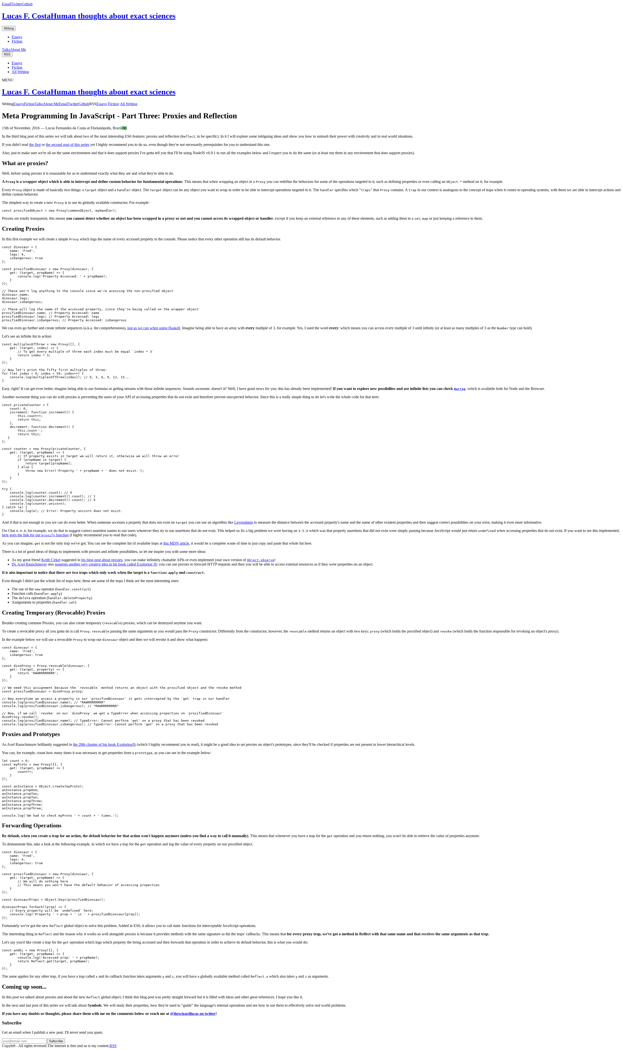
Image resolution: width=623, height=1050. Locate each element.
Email (6, 4)
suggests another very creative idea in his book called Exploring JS (106, 564)
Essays (17, 37)
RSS (7, 54)
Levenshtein (243, 522)
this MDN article (176, 543)
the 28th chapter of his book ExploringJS (104, 744)
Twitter (16, 4)
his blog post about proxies (101, 560)
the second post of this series (67, 144)
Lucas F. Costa (88, 15)
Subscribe (56, 1041)
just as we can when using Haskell (153, 328)
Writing (9, 28)
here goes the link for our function (35, 535)
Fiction (17, 41)
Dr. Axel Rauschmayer (29, 564)
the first (35, 144)
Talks (6, 49)
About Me (18, 49)
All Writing (20, 72)
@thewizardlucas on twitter (193, 1014)
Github (27, 4)
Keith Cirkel (50, 560)
